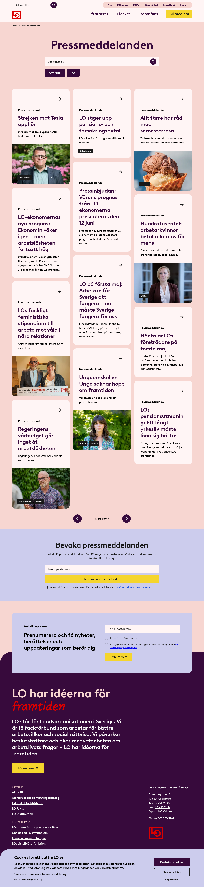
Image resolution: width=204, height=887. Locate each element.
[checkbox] (46, 587)
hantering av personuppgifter (123, 647)
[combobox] (34, 5)
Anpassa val (172, 879)
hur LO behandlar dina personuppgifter (133, 587)
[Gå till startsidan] (16, 15)
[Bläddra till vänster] (77, 518)
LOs (176, 644)
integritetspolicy (34, 879)
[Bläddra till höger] (126, 518)
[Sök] (53, 5)
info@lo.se (165, 811)
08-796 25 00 (162, 803)
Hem (15, 25)
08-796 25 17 (162, 807)
